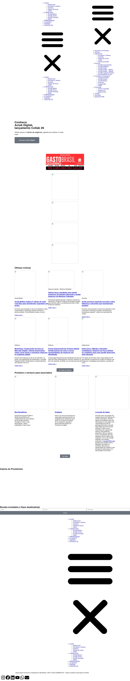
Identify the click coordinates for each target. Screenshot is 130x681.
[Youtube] (17, 677)
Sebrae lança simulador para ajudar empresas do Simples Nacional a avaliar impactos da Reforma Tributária (64, 294)
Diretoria (50, 8)
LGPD (50, 11)
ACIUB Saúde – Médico (105, 69)
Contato (97, 93)
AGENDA (47, 23)
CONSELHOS (48, 12)
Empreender (102, 84)
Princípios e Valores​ (54, 6)
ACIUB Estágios (103, 66)
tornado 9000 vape (109, 441)
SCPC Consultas (103, 89)
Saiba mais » (19, 315)
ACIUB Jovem (52, 16)
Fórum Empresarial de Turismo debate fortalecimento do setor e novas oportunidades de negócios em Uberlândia (63, 351)
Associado (98, 87)
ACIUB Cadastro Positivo (106, 73)
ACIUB (46, 3)
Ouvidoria (98, 95)
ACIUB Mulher (52, 14)
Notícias (97, 52)
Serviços (97, 63)
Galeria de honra (53, 9)
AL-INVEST (48, 22)
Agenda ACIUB (99, 97)
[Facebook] (8, 677)
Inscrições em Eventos (102, 50)
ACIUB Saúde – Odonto (105, 71)
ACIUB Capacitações (105, 65)
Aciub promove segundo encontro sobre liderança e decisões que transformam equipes (98, 303)
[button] (52, 51)
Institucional (51, 4)
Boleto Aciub (102, 92)
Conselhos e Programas (102, 76)
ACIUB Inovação (53, 17)
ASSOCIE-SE (48, 25)
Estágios (58, 412)
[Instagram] (3, 677)
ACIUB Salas (102, 68)
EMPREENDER (49, 20)
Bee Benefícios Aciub (105, 74)
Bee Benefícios (21, 412)
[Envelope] (27, 677)
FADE (50, 19)
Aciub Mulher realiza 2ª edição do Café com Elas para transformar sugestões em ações (31, 303)
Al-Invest (101, 82)
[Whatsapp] (22, 677)
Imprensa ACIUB (103, 61)
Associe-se (101, 90)
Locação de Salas (102, 412)
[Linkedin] (12, 677)
